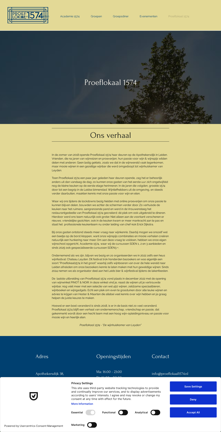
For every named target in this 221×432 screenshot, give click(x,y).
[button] (44, 16)
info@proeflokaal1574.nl (170, 374)
